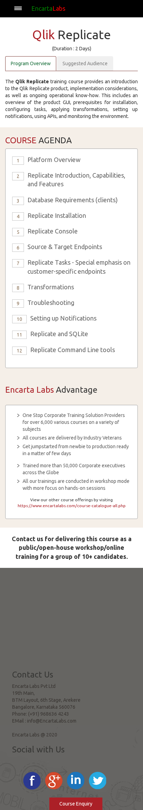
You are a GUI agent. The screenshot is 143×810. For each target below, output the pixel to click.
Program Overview (31, 63)
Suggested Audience (85, 63)
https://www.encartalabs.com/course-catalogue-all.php (72, 505)
